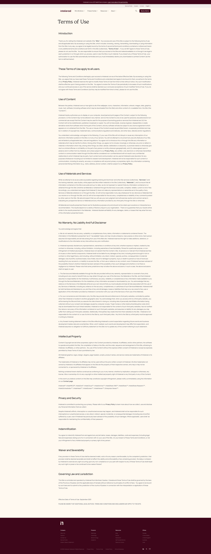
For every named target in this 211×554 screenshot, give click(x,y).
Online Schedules (119, 549)
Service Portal (128, 6)
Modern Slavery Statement (67, 542)
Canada (144, 533)
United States (146, 535)
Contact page (68, 381)
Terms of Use (99, 549)
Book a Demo (145, 11)
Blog (117, 533)
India (144, 542)
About (113, 11)
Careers (136, 6)
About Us (62, 533)
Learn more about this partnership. (118, 2)
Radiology (93, 533)
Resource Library (120, 542)
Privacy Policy (67, 82)
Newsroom (118, 537)
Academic (93, 540)
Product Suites (91, 11)
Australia (145, 540)
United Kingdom (147, 537)
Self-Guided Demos (120, 540)
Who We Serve (79, 11)
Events (117, 535)
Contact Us (63, 537)
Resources (104, 11)
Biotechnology (94, 537)
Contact (142, 6)
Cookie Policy (109, 549)
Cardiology (94, 535)
